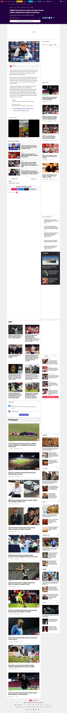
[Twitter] (48, 45)
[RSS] (57, 45)
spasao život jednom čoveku (16, 81)
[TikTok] (53, 45)
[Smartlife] (37, 704)
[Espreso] (19, 704)
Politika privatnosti (48, 706)
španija (17, 183)
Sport (15, 7)
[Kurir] (15, 704)
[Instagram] (46, 45)
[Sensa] (41, 704)
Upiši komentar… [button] (15, 411)
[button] (39, 18)
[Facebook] (43, 45)
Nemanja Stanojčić (15, 17)
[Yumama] (46, 704)
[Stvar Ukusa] (51, 704)
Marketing (17, 706)
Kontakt (24, 706)
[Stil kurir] (25, 704)
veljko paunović (12, 183)
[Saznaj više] (58, 253)
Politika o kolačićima (38, 706)
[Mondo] (4, 1)
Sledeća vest (33, 178)
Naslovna (11, 7)
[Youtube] (50, 45)
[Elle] (23, 704)
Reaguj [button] (11, 192)
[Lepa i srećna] (33, 704)
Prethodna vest (15, 178)
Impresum (21, 706)
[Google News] (55, 45)
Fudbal (18, 7)
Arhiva (44, 706)
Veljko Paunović (13, 70)
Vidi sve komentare (23, 414)
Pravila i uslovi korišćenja (31, 706)
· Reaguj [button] (46, 140)
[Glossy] (29, 704)
